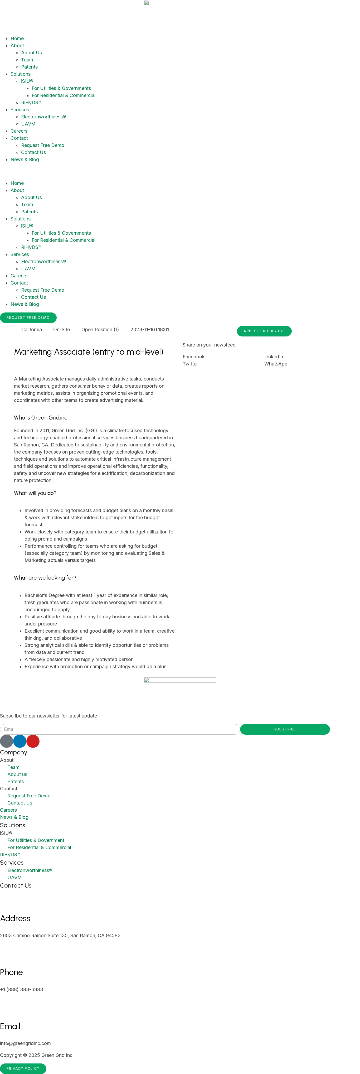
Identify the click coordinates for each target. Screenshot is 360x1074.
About (17, 45)
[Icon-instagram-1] (6, 741)
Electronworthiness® (43, 116)
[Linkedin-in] (19, 741)
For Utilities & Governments (61, 88)
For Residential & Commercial (63, 95)
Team (27, 59)
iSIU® (27, 81)
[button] (180, 171)
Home (17, 38)
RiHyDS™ (31, 102)
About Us (31, 52)
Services (20, 109)
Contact (19, 138)
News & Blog (25, 159)
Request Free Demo (42, 145)
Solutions (21, 74)
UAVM (28, 124)
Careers (19, 131)
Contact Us (33, 152)
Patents (29, 67)
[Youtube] (33, 741)
